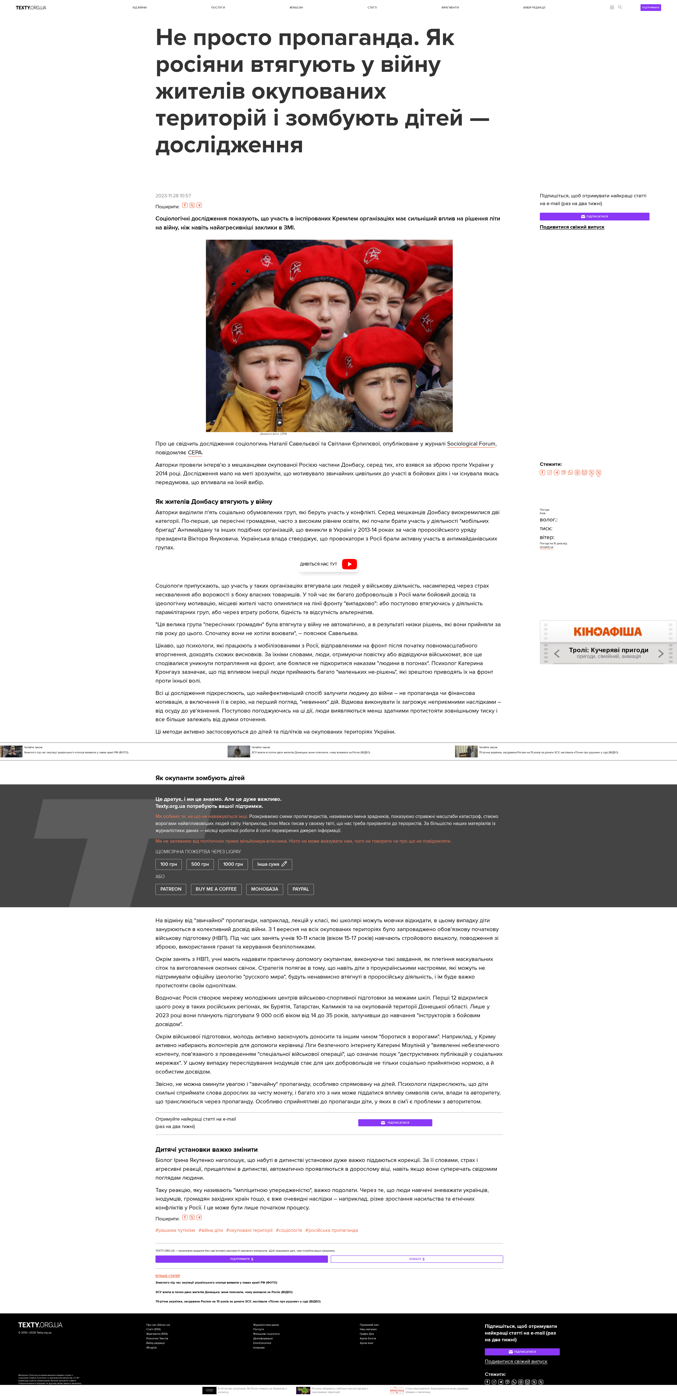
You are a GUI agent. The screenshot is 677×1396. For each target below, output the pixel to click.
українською (43, 1380)
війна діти (212, 1230)
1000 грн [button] (233, 864)
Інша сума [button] (268, 864)
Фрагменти (153, 1334)
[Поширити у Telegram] (199, 205)
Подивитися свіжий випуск (572, 227)
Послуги (258, 1329)
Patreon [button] (170, 889)
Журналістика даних (266, 1325)
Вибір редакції (155, 1343)
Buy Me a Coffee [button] (216, 889)
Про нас (151, 1325)
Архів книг (367, 1343)
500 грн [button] (200, 864)
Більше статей (167, 1276)
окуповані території (251, 1230)
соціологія (290, 1230)
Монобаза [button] (264, 889)
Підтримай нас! (369, 1325)
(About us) (163, 1325)
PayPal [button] (301, 889)
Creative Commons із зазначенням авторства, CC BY (54, 1378)
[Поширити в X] (192, 205)
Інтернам (259, 1347)
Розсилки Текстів (157, 1338)
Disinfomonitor (262, 1343)
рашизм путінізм (176, 1230)
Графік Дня (367, 1334)
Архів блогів (368, 1338)
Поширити (167, 207)
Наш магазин (368, 1329)
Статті (150, 1329)
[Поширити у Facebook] (185, 205)
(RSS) (157, 1329)
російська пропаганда (333, 1230)
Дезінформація (263, 1338)
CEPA (195, 452)
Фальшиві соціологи (266, 1334)
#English (151, 1347)
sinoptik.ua (546, 547)
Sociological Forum (471, 443)
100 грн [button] (168, 864)
